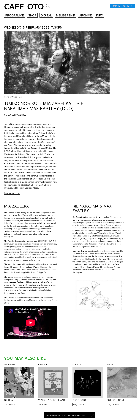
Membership (65, 15)
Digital (46, 15)
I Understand (92, 416)
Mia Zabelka (16, 206)
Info (99, 15)
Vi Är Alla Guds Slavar (51, 400)
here (83, 415)
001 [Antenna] (115, 400)
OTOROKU (9, 365)
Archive (85, 15)
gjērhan (9, 400)
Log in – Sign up (122, 6)
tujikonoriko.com (12, 193)
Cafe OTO (24, 7)
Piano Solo (79, 400)
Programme (14, 15)
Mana (110, 365)
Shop (32, 15)
